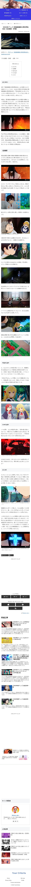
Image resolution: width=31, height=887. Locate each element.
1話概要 (14, 68)
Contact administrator (15, 882)
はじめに (15, 66)
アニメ (12, 555)
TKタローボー (15, 815)
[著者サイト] (8, 604)
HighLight (15, 70)
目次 (13, 63)
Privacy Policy (8, 880)
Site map (23, 878)
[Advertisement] (15, 575)
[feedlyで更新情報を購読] (23, 604)
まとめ (14, 74)
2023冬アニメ (5, 555)
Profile (22, 880)
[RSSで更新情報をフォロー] (15, 608)
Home (8, 878)
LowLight (15, 72)
